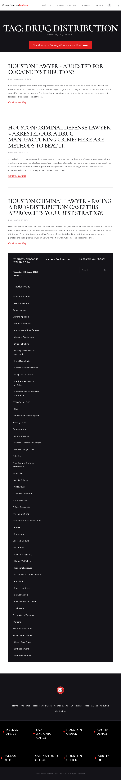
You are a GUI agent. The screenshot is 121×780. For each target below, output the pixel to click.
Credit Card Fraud (22, 642)
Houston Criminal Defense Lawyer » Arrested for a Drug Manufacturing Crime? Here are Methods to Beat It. (59, 137)
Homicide (17, 473)
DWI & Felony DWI (21, 402)
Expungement (19, 429)
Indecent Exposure (23, 568)
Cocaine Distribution (24, 337)
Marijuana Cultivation (24, 374)
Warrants (17, 622)
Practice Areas (91, 706)
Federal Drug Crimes (24, 449)
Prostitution (19, 581)
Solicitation (19, 608)
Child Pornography (23, 554)
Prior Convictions (21, 514)
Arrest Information (21, 296)
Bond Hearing (19, 310)
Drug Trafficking (21, 344)
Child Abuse (20, 487)
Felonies (17, 456)
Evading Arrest (20, 422)
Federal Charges (21, 436)
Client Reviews (61, 706)
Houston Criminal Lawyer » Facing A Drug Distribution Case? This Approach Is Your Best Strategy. (59, 207)
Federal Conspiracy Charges (27, 442)
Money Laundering (23, 655)
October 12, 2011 (24, 79)
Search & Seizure (21, 541)
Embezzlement (21, 649)
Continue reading (17, 102)
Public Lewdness (22, 588)
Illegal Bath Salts (22, 361)
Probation (19, 534)
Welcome (25, 706)
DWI (16, 409)
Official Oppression (22, 507)
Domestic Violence (22, 323)
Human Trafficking (22, 561)
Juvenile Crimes (20, 480)
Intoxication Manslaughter (26, 415)
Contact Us (60, 711)
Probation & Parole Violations (27, 520)
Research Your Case (42, 706)
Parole (17, 527)
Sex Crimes (18, 547)
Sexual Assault (21, 595)
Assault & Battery (21, 303)
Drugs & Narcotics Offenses (26, 330)
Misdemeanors (20, 500)
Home (50, 34)
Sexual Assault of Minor (25, 601)
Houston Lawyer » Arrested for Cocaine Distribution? (55, 69)
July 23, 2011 (22, 220)
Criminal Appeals (21, 317)
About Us (104, 706)
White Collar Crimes (22, 635)
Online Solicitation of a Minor (28, 574)
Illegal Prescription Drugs (26, 367)
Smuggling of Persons (23, 615)
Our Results (76, 706)
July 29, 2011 (22, 152)
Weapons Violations (22, 628)
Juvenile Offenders (23, 493)
